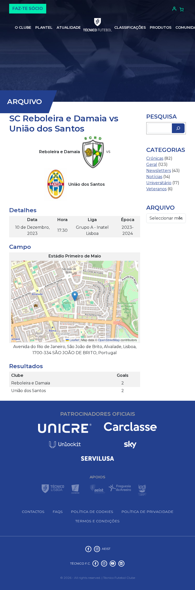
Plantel (44, 27)
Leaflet (74, 340)
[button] (75, 296)
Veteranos (156, 188)
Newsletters (158, 170)
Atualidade (69, 27)
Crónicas (154, 158)
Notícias (154, 176)
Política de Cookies (92, 511)
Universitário (158, 182)
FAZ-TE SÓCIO (27, 8)
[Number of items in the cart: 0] (181, 9)
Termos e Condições (97, 521)
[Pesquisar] (178, 128)
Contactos (33, 511)
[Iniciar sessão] (173, 8)
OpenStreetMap (109, 340)
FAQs (58, 511)
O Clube (23, 27)
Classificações (130, 27)
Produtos (160, 27)
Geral (151, 164)
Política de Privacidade (147, 511)
